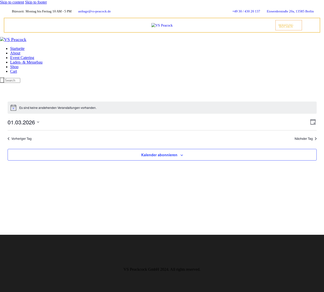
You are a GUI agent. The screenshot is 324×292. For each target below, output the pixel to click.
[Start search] (2, 80)
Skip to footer (36, 2)
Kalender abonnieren (159, 154)
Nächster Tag (304, 139)
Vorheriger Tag (21, 139)
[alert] (162, 108)
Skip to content (12, 2)
